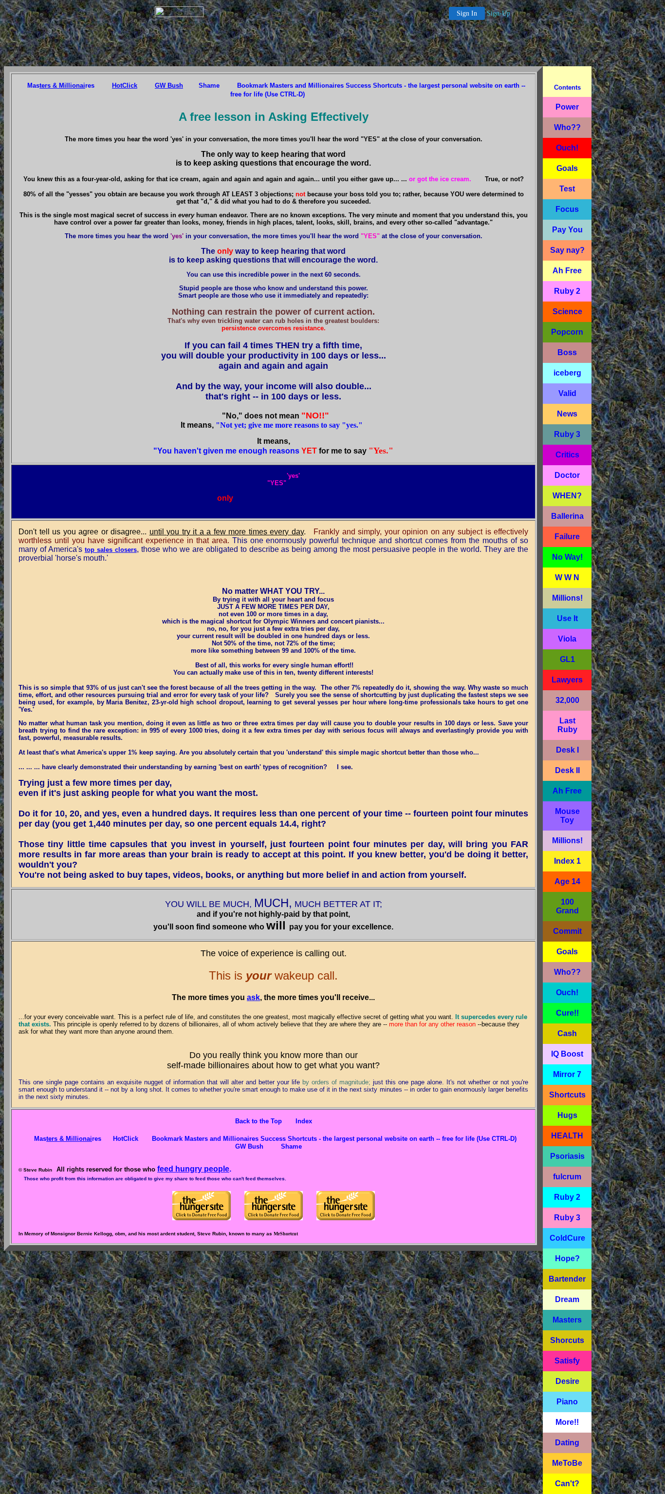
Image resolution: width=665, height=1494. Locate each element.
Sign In (467, 13)
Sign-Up (498, 13)
